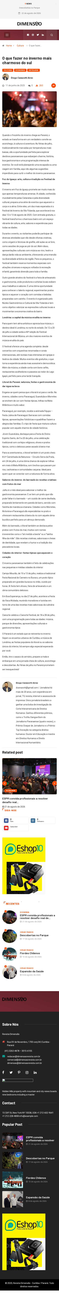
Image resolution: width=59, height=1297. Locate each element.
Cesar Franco (26, 932)
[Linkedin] (43, 35)
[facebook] (28, 35)
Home (9, 45)
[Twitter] (38, 35)
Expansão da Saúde (32, 971)
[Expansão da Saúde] (12, 1199)
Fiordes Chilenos (30, 953)
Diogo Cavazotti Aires (22, 78)
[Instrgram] (33, 35)
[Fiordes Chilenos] (12, 1180)
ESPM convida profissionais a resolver (40, 1139)
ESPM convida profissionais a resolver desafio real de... (37, 917)
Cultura (20, 45)
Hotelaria (33, 70)
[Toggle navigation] (7, 35)
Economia (20, 70)
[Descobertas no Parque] (12, 1160)
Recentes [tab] (12, 903)
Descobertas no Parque (29, 8)
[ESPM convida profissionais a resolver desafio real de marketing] (12, 1141)
